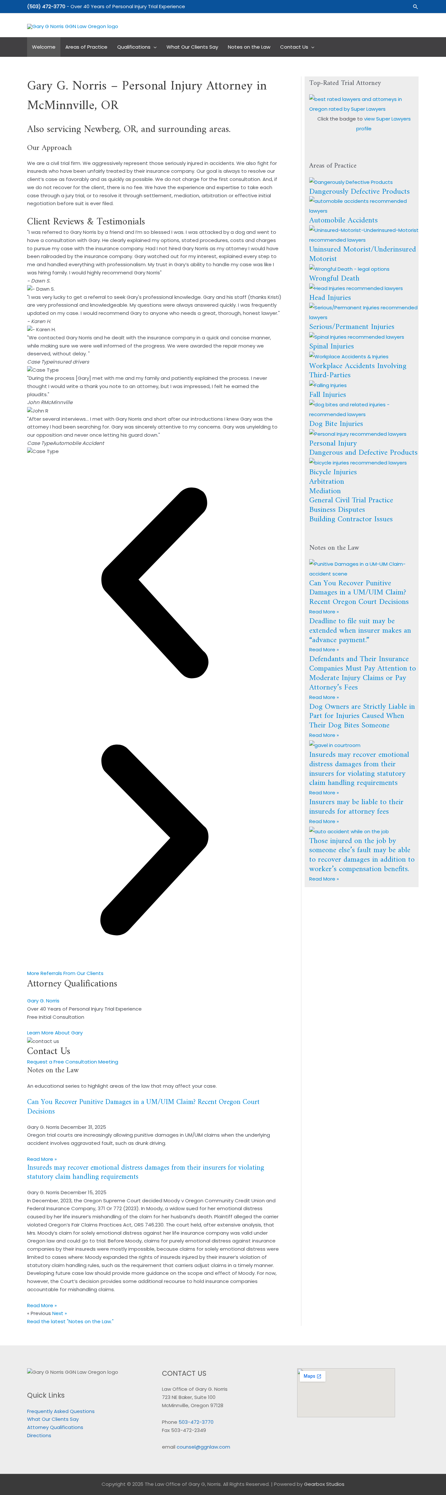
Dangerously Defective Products (359, 192)
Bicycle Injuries (333, 472)
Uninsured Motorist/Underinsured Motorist (362, 254)
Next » (59, 1313)
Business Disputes (337, 510)
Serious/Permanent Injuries (351, 327)
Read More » (42, 1159)
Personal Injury (333, 443)
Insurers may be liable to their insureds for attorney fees (356, 807)
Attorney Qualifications (55, 1427)
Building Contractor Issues (351, 519)
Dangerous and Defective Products (363, 453)
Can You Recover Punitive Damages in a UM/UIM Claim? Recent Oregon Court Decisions (143, 1107)
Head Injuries (330, 298)
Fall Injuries (327, 395)
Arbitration (326, 482)
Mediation (325, 491)
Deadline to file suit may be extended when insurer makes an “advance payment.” (360, 630)
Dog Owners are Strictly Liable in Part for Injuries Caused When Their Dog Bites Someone (362, 716)
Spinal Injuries (331, 346)
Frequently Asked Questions (61, 1411)
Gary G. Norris (43, 1000)
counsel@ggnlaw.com (203, 1446)
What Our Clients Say (53, 1419)
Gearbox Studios (324, 1484)
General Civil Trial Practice (351, 500)
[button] (415, 7)
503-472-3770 (196, 1422)
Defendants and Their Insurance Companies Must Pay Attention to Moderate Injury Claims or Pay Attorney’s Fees (362, 673)
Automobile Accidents (343, 220)
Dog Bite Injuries (336, 424)
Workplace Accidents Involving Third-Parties (357, 370)
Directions (39, 1435)
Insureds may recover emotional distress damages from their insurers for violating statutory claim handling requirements (145, 1173)
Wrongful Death (334, 278)
